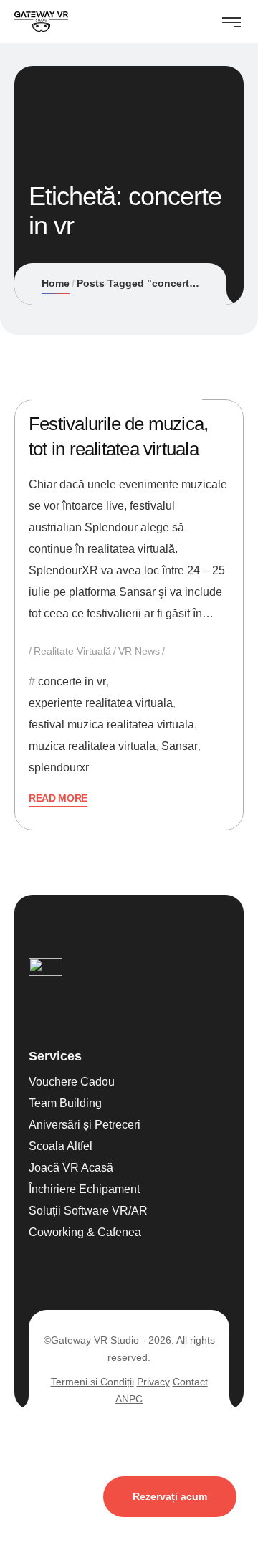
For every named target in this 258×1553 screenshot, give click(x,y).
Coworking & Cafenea (85, 1232)
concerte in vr (72, 681)
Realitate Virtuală (72, 651)
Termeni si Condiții (92, 1381)
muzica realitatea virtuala (92, 746)
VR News (139, 651)
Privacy (153, 1381)
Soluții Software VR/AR (88, 1211)
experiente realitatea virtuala (101, 703)
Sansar (179, 746)
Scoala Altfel (60, 1146)
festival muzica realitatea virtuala (111, 724)
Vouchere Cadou (72, 1081)
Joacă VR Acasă (71, 1168)
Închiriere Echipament (84, 1189)
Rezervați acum (170, 1496)
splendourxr (59, 767)
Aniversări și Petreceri (84, 1125)
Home (56, 283)
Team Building (65, 1103)
